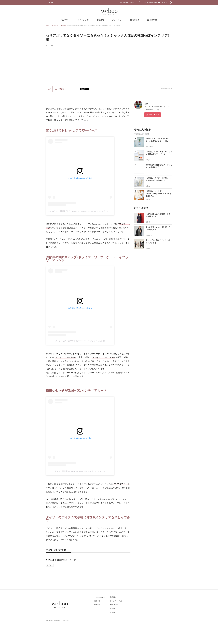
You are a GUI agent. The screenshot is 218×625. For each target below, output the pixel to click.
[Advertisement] (109, 67)
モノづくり (66, 20)
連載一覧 (97, 601)
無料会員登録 (152, 2)
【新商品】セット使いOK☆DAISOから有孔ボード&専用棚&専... (158, 193)
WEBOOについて (99, 597)
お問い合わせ (114, 604)
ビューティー (117, 20)
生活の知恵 (135, 20)
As (146, 173)
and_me (148, 160)
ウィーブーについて (53, 2)
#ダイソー (49, 45)
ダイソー (50, 565)
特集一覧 (97, 604)
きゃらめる (149, 147)
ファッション (83, 20)
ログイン (164, 2)
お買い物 (153, 20)
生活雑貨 (100, 20)
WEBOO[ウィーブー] (52, 25)
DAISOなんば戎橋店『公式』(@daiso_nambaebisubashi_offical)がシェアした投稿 (83, 211)
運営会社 (113, 612)
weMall (148, 248)
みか (146, 103)
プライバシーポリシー (117, 601)
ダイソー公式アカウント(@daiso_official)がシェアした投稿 (80, 341)
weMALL (149, 235)
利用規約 (113, 597)
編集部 (148, 222)
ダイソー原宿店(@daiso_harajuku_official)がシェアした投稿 (80, 471)
